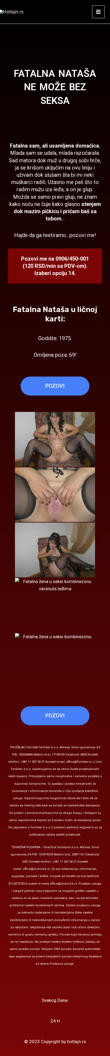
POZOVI (55, 386)
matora (28, 160)
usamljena (61, 145)
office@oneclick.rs (36, 869)
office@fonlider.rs (79, 762)
